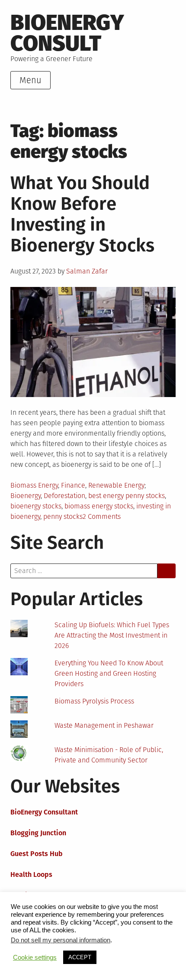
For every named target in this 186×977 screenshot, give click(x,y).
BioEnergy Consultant (44, 812)
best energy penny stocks (126, 496)
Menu (30, 80)
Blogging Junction (38, 833)
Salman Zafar (87, 271)
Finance (73, 485)
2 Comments (102, 516)
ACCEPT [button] (79, 957)
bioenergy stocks (35, 506)
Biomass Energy (34, 485)
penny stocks (63, 516)
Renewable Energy (116, 485)
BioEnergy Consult (67, 32)
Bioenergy (25, 496)
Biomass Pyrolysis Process (94, 701)
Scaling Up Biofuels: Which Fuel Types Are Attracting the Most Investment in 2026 (112, 635)
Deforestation (64, 496)
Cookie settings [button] (35, 957)
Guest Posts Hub (36, 854)
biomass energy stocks (98, 506)
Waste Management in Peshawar (104, 725)
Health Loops (31, 874)
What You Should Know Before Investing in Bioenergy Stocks (82, 214)
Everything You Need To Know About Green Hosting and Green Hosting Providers (109, 673)
